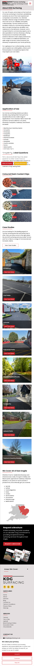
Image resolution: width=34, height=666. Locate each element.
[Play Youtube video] (17, 65)
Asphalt (5, 621)
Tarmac (5, 617)
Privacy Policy (7, 606)
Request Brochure (20, 163)
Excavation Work (8, 625)
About (5, 597)
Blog (4, 600)
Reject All (17, 662)
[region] (17, 652)
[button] (30, 90)
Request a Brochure (12, 544)
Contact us (6, 602)
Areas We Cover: (11, 569)
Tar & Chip (6, 619)
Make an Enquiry (7, 163)
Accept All (17, 654)
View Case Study (9, 272)
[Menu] (30, 3)
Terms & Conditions (9, 604)
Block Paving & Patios (9, 623)
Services (5, 598)
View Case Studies (10, 245)
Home (5, 595)
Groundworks (7, 627)
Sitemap (5, 608)
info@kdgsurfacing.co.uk (12, 638)
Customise (17, 658)
